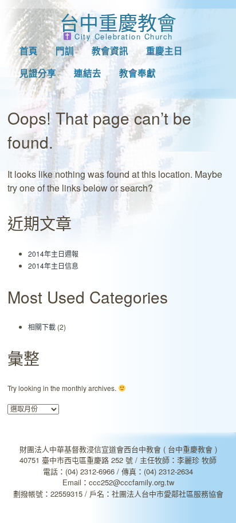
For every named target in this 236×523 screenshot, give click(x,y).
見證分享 (37, 73)
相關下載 (42, 327)
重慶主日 (164, 51)
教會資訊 (110, 51)
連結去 (87, 73)
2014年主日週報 (53, 253)
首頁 (28, 51)
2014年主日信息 (53, 265)
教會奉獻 (137, 73)
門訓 (65, 51)
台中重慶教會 (118, 22)
